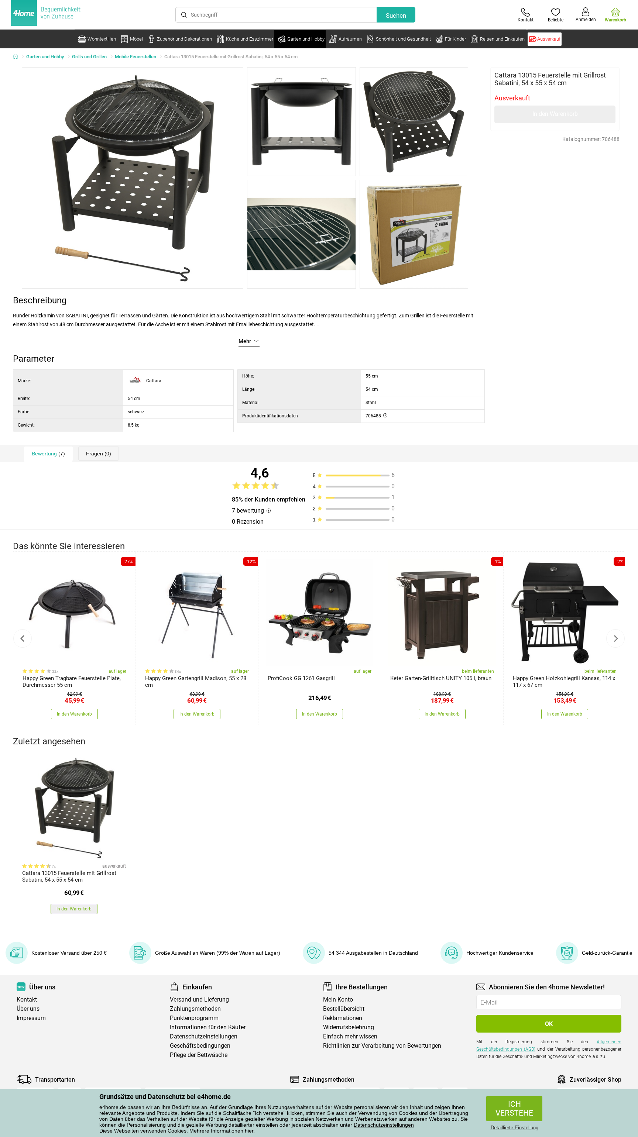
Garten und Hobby (45, 56)
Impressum (31, 1018)
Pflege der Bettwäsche (198, 1055)
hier (249, 1131)
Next (615, 638)
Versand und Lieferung (199, 999)
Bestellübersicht (343, 1009)
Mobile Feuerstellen (135, 56)
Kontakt (27, 999)
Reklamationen (342, 1018)
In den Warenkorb (555, 113)
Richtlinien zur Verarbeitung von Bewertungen (382, 1045)
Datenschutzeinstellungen (384, 1125)
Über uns (28, 1009)
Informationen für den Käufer (208, 1027)
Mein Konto (338, 999)
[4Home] (18, 57)
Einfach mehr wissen (350, 1036)
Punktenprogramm (194, 1018)
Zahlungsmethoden (195, 1009)
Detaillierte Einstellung (514, 1127)
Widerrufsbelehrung (348, 1027)
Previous (22, 638)
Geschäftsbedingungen (200, 1045)
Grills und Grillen (89, 56)
